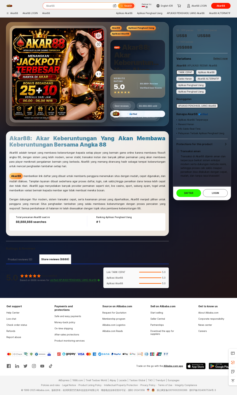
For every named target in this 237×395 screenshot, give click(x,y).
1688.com (77, 380)
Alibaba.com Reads (112, 331)
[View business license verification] (148, 390)
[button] (115, 5)
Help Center (13, 312)
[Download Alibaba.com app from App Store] (196, 366)
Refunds (10, 331)
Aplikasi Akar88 (120, 34)
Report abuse (13, 337)
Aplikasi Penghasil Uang (141, 28)
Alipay (113, 380)
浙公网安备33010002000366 (172, 390)
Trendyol (160, 380)
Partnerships (157, 325)
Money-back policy (64, 322)
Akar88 (116, 28)
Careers (202, 331)
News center (205, 325)
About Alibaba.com (208, 312)
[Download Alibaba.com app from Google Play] (220, 366)
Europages (173, 380)
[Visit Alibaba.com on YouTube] (42, 366)
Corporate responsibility (211, 318)
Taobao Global (137, 380)
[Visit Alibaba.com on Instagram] (34, 366)
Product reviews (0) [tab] (20, 259)
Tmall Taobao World (96, 380)
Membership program (113, 318)
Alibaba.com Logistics (113, 325)
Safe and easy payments (67, 316)
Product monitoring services (69, 340)
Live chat (11, 318)
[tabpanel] (87, 277)
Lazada (123, 380)
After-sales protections (66, 334)
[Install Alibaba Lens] (233, 362)
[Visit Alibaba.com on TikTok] (50, 366)
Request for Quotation (114, 312)
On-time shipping (63, 328)
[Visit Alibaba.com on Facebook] (8, 366)
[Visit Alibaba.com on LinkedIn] (17, 366)
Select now (220, 58)
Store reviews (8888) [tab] (55, 259)
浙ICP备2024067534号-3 (202, 390)
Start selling (156, 312)
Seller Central (157, 318)
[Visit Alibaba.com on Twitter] (25, 366)
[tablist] (87, 259)
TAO (150, 380)
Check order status (16, 325)
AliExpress (64, 380)
